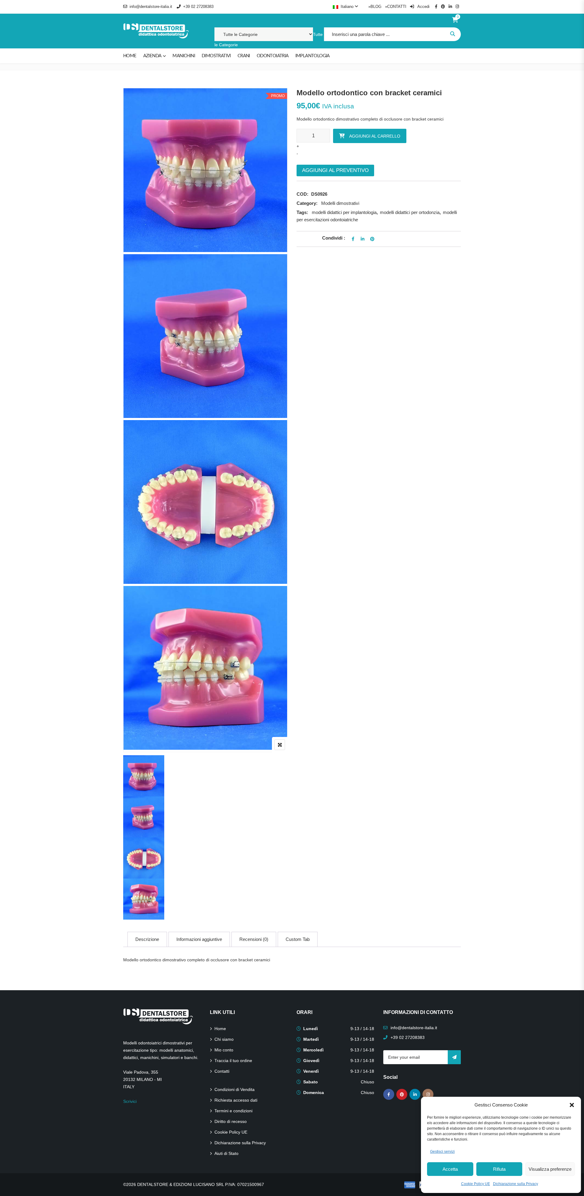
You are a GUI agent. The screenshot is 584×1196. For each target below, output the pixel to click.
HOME (130, 56)
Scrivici (130, 1101)
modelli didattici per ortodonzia (410, 212)
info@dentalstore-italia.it (151, 6)
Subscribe (454, 1057)
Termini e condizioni (233, 1110)
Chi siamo (224, 1039)
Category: (307, 203)
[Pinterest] (401, 1094)
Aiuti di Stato (226, 1153)
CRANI (244, 56)
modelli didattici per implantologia (344, 212)
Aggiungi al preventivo (335, 170)
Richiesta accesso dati (235, 1100)
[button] (572, 1105)
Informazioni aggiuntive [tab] (199, 939)
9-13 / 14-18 (362, 1028)
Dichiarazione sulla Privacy (515, 1184)
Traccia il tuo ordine (233, 1060)
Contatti (221, 1071)
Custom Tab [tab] (298, 939)
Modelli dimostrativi (340, 203)
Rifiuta (499, 1169)
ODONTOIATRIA (273, 56)
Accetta (450, 1169)
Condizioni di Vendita (234, 1089)
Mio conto (223, 1049)
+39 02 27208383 (198, 6)
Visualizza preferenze (550, 1169)
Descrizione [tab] (147, 939)
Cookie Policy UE (475, 1184)
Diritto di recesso (230, 1121)
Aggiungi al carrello (374, 136)
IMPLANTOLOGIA (312, 56)
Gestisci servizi (442, 1151)
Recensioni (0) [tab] (253, 939)
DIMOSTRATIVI (216, 56)
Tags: (302, 212)
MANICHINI (183, 56)
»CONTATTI (395, 6)
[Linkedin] (414, 1094)
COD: (302, 194)
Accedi (422, 6)
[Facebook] (388, 1094)
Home (220, 1028)
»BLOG (374, 6)
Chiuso (367, 1081)
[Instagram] (427, 1094)
